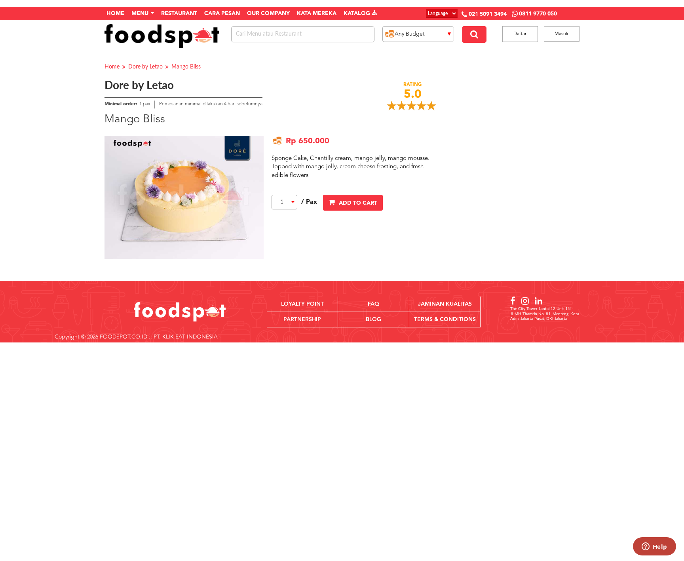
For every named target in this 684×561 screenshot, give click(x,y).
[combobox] (284, 202)
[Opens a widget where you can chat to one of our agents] (654, 547)
